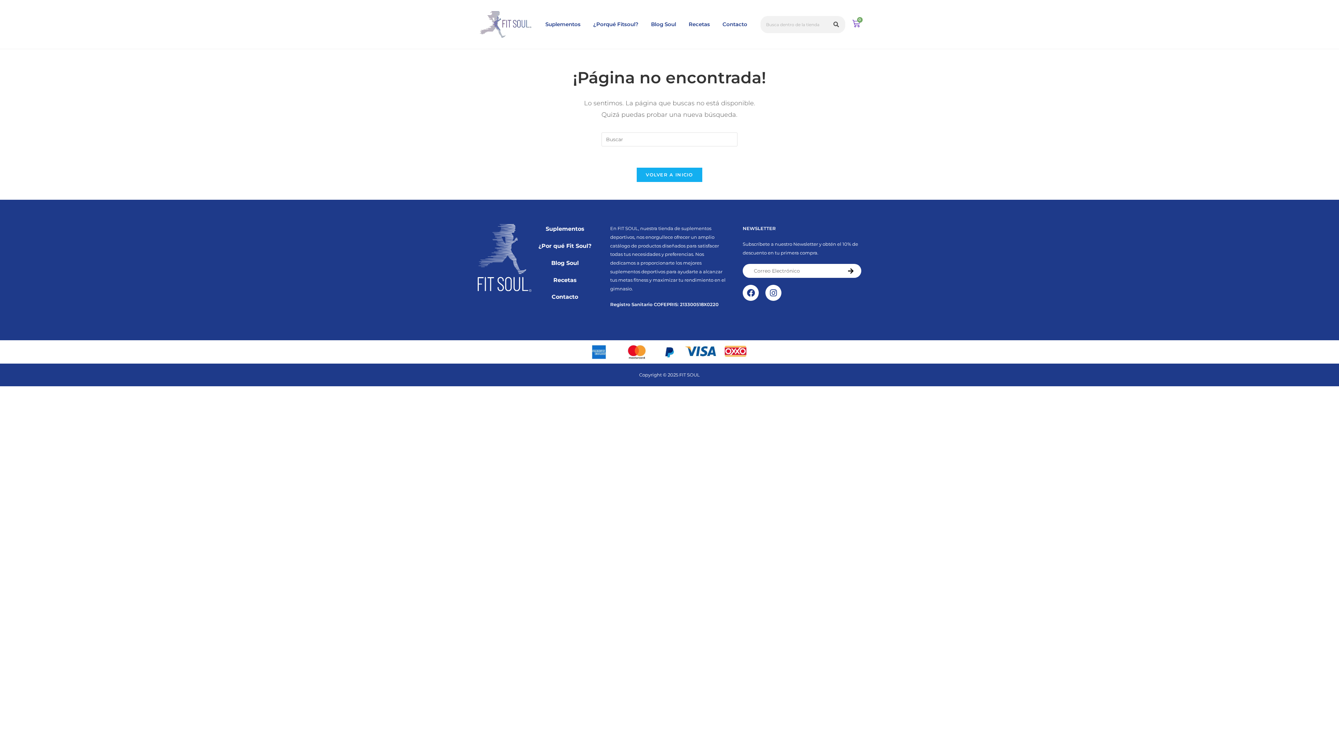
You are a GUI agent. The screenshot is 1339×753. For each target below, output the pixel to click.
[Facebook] (751, 293)
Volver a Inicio (669, 174)
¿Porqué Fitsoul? (615, 24)
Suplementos (563, 24)
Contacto (735, 24)
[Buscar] (836, 24)
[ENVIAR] (851, 271)
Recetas (699, 24)
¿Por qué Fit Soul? (564, 246)
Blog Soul (663, 24)
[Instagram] (773, 293)
